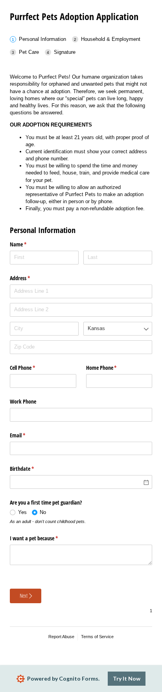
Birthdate (31, 468)
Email (27, 435)
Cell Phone (31, 367)
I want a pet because (43, 538)
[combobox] (117, 329)
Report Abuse (61, 636)
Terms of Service (97, 636)
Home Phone (110, 367)
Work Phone (23, 401)
